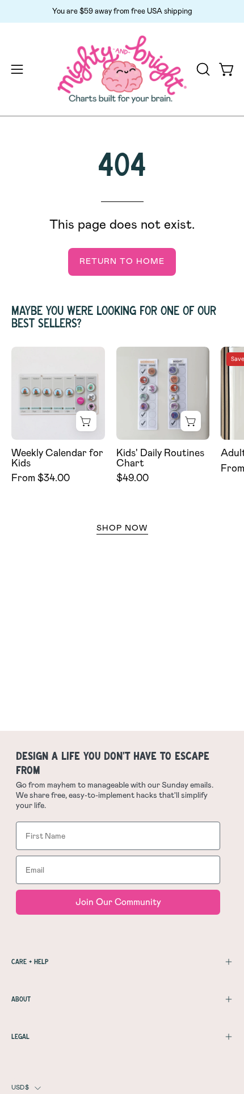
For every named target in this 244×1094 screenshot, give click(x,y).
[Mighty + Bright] (122, 69)
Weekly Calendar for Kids (57, 458)
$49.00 (132, 478)
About (21, 999)
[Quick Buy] (86, 421)
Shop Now (122, 528)
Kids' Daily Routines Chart (160, 458)
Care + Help (29, 961)
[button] (202, 69)
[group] (122, 11)
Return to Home (122, 261)
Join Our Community (118, 902)
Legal (20, 1036)
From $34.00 (40, 478)
